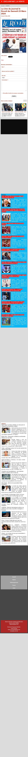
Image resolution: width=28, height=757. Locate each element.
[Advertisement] (13, 149)
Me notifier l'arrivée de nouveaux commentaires (13, 93)
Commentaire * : (5, 79)
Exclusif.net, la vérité (14, 1)
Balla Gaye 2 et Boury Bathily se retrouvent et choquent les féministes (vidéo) (13, 425)
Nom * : (3, 66)
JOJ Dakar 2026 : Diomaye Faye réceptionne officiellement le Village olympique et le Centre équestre (13, 210)
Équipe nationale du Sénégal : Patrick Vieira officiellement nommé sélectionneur (20, 114)
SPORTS (8, 5)
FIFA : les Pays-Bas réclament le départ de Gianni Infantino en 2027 (12, 197)
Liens (14, 588)
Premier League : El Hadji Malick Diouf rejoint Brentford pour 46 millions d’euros (13, 250)
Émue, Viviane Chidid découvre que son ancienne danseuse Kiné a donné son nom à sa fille (13, 522)
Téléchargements (14, 582)
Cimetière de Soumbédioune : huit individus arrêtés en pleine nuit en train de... (12, 472)
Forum (14, 585)
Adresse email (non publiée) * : (8, 71)
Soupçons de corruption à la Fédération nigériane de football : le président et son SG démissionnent (14, 276)
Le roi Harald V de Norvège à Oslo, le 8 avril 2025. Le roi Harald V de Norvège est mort (12, 495)
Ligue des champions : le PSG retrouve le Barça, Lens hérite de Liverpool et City (13, 262)
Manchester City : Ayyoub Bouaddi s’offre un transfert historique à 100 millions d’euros (12, 302)
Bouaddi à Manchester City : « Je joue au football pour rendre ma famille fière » (12, 290)
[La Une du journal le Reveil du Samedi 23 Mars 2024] (14, 18)
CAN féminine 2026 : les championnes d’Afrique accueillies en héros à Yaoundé (7, 114)
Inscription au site (14, 630)
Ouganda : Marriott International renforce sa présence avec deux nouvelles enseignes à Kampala (12, 509)
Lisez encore (4, 55)
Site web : (4, 75)
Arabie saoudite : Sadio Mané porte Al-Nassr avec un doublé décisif (12, 315)
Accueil (2, 5)
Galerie (14, 579)
